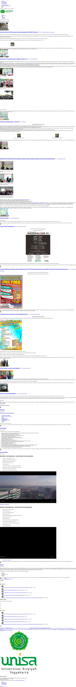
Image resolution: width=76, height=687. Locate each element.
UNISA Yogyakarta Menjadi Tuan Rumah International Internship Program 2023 (13, 595)
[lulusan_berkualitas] (4, 391)
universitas (2, 630)
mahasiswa (25, 629)
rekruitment (43, 629)
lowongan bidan (10, 629)
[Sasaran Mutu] (0, 426)
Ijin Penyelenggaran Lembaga (6, 415)
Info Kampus (37, 314)
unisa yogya (61, 629)
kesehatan (1, 629)
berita (62, 628)
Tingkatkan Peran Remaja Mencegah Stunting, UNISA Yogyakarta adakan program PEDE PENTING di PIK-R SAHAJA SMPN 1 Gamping (22, 597)
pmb (41, 629)
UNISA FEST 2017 (4, 218)
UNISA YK (57, 629)
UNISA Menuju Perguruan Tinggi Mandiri (9, 368)
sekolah (50, 629)
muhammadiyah (29, 629)
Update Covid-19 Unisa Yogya (6, 5)
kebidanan (71, 628)
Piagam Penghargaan (5, 418)
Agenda (24, 226)
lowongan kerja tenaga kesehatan (16, 629)
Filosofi (1, 564)
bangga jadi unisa (22, 628)
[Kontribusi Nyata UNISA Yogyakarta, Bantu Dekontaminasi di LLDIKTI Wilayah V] (4, 30)
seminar (52, 629)
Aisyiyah (10, 125)
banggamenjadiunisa (45, 628)
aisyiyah (1, 628)
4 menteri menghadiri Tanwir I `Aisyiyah (9, 121)
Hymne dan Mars (4, 452)
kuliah (4, 629)
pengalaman (37, 629)
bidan (63, 628)
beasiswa (56, 628)
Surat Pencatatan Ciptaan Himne (4, 504)
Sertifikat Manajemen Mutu (5, 420)
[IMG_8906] (4, 366)
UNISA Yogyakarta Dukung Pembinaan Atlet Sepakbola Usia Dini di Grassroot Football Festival (15, 587)
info (64, 628)
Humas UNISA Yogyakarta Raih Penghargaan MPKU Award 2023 (11, 616)
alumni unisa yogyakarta (15, 628)
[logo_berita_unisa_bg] (6, 13)
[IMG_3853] (38, 149)
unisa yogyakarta (72, 629)
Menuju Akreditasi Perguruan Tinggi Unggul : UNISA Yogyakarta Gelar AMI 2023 (13, 592)
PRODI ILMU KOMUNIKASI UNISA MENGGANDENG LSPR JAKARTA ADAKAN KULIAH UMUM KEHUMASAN (27, 158)
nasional (33, 629)
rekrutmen (46, 629)
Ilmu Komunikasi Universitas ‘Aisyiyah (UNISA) (23, 199)
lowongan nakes (21, 629)
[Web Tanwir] (4, 119)
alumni (4, 628)
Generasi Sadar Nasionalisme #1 (7, 226)
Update (25, 393)
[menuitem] (39, 5)
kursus (6, 629)
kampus (68, 628)
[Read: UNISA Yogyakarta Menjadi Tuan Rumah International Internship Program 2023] (2, 594)
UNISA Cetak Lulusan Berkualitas (8, 393)
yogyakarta (11, 630)
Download (2, 409)
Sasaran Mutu (3, 428)
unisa (54, 629)
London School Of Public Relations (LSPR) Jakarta (36, 202)
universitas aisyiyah (6, 630)
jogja (66, 628)
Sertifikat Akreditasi (4, 419)
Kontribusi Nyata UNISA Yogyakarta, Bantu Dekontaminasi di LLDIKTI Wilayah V (19, 32)
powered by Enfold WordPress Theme (19, 680)
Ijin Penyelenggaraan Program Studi (7, 416)
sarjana (48, 629)
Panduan (3, 417)
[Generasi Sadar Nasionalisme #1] (0, 224)
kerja (72, 628)
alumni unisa (8, 628)
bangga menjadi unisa (35, 628)
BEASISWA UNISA (59, 628)
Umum (3, 421)
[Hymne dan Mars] (0, 450)
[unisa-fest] (4, 216)
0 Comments (44, 32)
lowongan (8, 629)
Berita (47, 32)
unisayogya (66, 629)
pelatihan (35, 629)
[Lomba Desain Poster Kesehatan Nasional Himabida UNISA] (0, 312)
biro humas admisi (51, 32)
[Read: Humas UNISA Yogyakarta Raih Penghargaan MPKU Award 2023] (2, 589)
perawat (40, 629)
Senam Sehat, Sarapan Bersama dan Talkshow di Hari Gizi (13, 58)
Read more (46, 205)
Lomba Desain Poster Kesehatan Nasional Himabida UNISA (13, 314)
